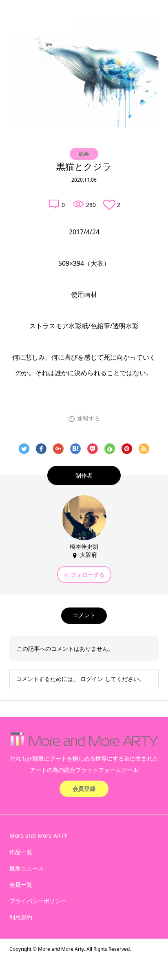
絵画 (84, 153)
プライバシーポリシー (37, 901)
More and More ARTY (38, 835)
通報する (88, 418)
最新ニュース (26, 868)
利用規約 (20, 917)
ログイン (91, 679)
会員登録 (84, 788)
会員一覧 (20, 884)
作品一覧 (20, 852)
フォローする (88, 575)
